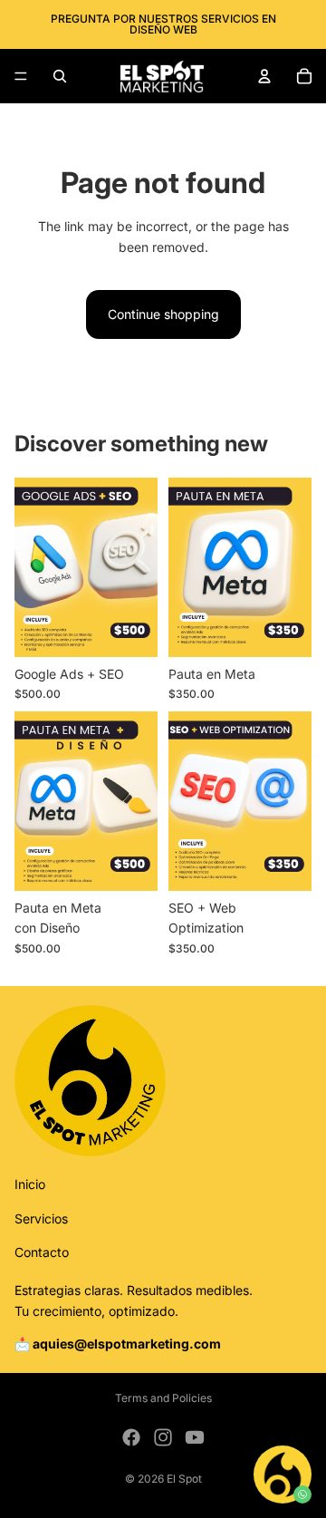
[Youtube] (195, 1437)
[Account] (264, 76)
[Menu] (21, 76)
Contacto (41, 1252)
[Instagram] (163, 1437)
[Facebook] (131, 1437)
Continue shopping (163, 314)
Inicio (29, 1184)
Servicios (41, 1217)
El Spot (184, 1478)
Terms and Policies (163, 1398)
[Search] (60, 76)
